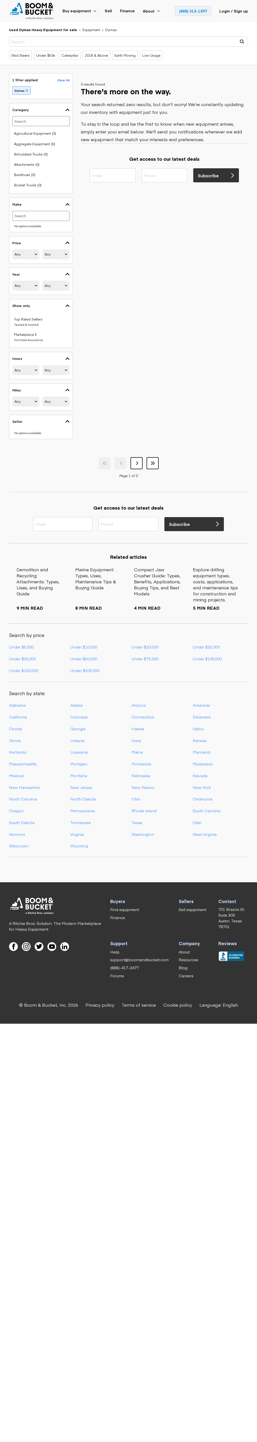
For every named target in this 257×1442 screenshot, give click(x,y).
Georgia (77, 728)
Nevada (200, 775)
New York (202, 787)
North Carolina (23, 799)
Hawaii (138, 728)
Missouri (16, 775)
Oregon (16, 810)
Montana (78, 775)
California (18, 716)
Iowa (136, 740)
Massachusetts (23, 763)
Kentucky (17, 752)
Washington (143, 834)
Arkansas (201, 705)
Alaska (76, 705)
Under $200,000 (84, 670)
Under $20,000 (145, 647)
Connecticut (143, 716)
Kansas (200, 740)
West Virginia (205, 834)
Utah (197, 822)
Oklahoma (202, 799)
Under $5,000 (21, 647)
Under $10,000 (83, 647)
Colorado (79, 716)
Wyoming (79, 845)
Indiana (77, 740)
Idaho (198, 728)
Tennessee (80, 822)
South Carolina (206, 810)
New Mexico (143, 787)
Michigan (78, 763)
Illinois (15, 740)
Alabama (17, 705)
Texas (137, 822)
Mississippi (203, 763)
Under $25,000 (206, 647)
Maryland (201, 752)
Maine (137, 752)
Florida (15, 728)
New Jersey (81, 787)
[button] (219, 1005)
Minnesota (141, 763)
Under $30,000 (22, 658)
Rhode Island (144, 810)
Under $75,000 (145, 658)
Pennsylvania (82, 810)
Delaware (202, 716)
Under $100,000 (207, 658)
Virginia (77, 834)
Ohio (136, 799)
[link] (31, 11)
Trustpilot (210, 952)
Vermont (17, 834)
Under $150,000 (23, 670)
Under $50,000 (83, 658)
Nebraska (141, 775)
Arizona (139, 705)
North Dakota (83, 799)
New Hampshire (24, 787)
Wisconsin (18, 845)
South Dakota (21, 822)
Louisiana (79, 752)
